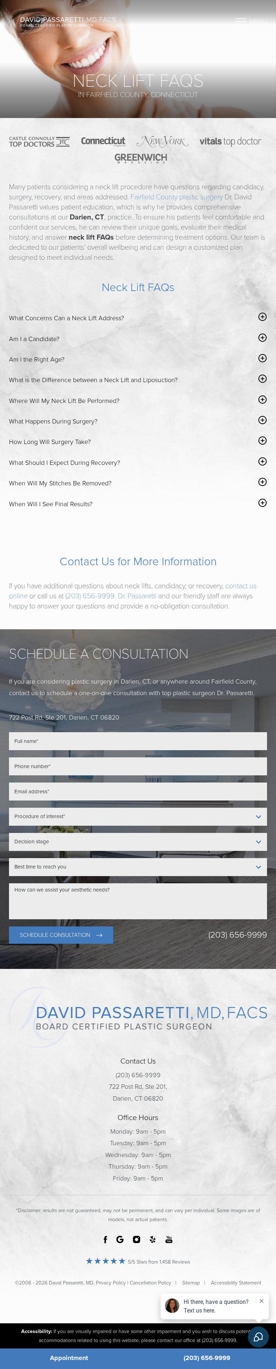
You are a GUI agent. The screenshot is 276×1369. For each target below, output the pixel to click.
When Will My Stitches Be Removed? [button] (60, 483)
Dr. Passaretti (137, 596)
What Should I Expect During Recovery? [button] (64, 463)
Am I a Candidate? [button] (34, 339)
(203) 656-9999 (90, 596)
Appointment (69, 1358)
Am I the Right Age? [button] (36, 359)
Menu (258, 22)
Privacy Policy (111, 1283)
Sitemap (191, 1283)
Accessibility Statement (236, 1283)
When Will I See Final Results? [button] (50, 504)
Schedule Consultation (55, 935)
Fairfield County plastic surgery (176, 197)
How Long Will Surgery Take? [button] (50, 442)
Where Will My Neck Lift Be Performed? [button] (64, 401)
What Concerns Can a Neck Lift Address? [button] (66, 318)
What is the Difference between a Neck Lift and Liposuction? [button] (93, 380)
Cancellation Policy (150, 1283)
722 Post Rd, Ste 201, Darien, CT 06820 (138, 1092)
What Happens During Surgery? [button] (53, 421)
